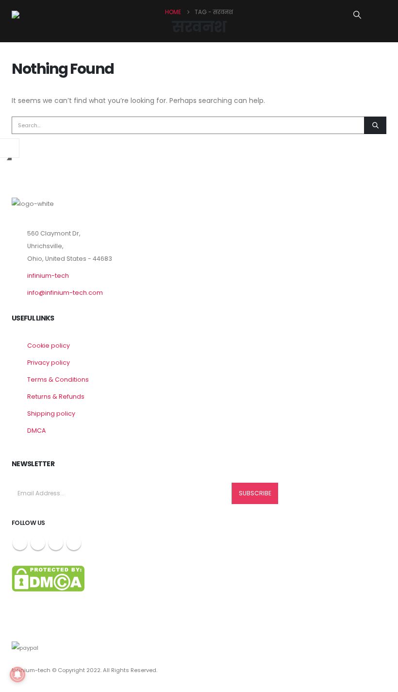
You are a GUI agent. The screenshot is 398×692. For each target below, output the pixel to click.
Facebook (20, 543)
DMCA (36, 430)
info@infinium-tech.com (65, 292)
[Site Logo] (41, 14)
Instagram (56, 543)
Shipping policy (51, 413)
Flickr (73, 543)
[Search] (375, 125)
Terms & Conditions (58, 379)
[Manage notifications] (17, 674)
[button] (357, 15)
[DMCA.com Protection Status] (48, 578)
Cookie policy (48, 345)
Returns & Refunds (55, 396)
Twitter (38, 543)
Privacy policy (48, 362)
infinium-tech (48, 275)
